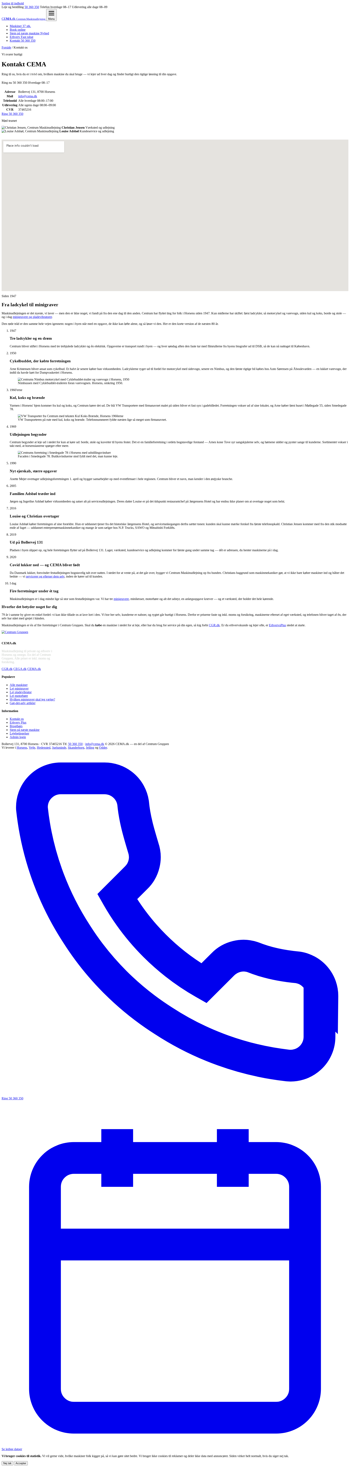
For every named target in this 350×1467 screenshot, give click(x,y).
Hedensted (43, 747)
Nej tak (7, 1463)
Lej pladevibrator (21, 692)
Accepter (21, 1463)
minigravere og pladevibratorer (32, 317)
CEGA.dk (20, 669)
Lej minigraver (19, 688)
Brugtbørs (16, 726)
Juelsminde (59, 747)
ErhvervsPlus (277, 625)
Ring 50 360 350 (12, 114)
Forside (6, 47)
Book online (18, 29)
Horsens (22, 747)
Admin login (18, 737)
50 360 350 (32, 7)
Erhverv (21, 37)
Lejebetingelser (19, 733)
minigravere (121, 599)
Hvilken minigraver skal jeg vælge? (32, 699)
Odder (103, 747)
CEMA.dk (34, 669)
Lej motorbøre (19, 695)
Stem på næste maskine (29, 33)
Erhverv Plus (18, 722)
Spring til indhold (13, 3)
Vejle (32, 747)
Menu (51, 18)
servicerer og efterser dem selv (45, 576)
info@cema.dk (27, 96)
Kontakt (22, 40)
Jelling (90, 747)
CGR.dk (214, 625)
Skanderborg (76, 747)
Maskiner (20, 26)
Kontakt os (17, 719)
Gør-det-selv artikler (22, 703)
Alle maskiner (19, 685)
